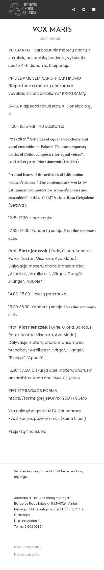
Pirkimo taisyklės (26, 554)
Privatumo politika (28, 547)
